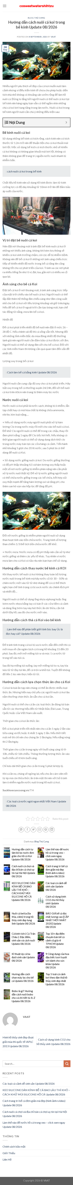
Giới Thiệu (9, 1153)
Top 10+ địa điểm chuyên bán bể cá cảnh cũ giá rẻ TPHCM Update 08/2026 (55, 940)
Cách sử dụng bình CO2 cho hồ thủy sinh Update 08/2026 (56, 901)
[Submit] (67, 1063)
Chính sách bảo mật (14, 1146)
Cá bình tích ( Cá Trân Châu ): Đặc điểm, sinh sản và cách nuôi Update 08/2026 (23, 938)
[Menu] (5, 6)
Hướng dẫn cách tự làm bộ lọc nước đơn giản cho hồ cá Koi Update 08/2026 (23, 854)
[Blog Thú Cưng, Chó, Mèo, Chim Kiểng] (36, 6)
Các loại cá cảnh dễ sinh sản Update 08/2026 (56, 886)
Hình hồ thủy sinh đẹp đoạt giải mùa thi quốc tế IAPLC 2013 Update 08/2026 (18, 1042)
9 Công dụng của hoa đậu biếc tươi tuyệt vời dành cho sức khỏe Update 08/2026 (57, 960)
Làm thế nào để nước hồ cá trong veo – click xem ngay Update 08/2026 (57, 854)
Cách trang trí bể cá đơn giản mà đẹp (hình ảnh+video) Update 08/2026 (57, 871)
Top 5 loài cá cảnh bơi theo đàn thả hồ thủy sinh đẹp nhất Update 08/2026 (56, 979)
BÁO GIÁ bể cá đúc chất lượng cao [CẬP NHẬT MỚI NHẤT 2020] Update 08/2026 (57, 920)
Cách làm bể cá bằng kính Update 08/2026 (32, 372)
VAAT (53, 37)
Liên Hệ (7, 1159)
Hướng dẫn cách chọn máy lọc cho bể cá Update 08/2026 (23, 977)
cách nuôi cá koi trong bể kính (24, 171)
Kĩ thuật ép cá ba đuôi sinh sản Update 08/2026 (23, 957)
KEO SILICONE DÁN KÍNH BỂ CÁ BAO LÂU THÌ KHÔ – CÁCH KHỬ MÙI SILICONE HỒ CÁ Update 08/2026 (23, 891)
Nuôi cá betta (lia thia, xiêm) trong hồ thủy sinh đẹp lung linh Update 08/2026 (23, 918)
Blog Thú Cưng (36, 18)
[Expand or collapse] (66, 122)
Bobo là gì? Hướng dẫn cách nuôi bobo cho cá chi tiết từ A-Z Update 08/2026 (23, 996)
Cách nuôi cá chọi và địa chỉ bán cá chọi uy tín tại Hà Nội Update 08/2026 (23, 871)
